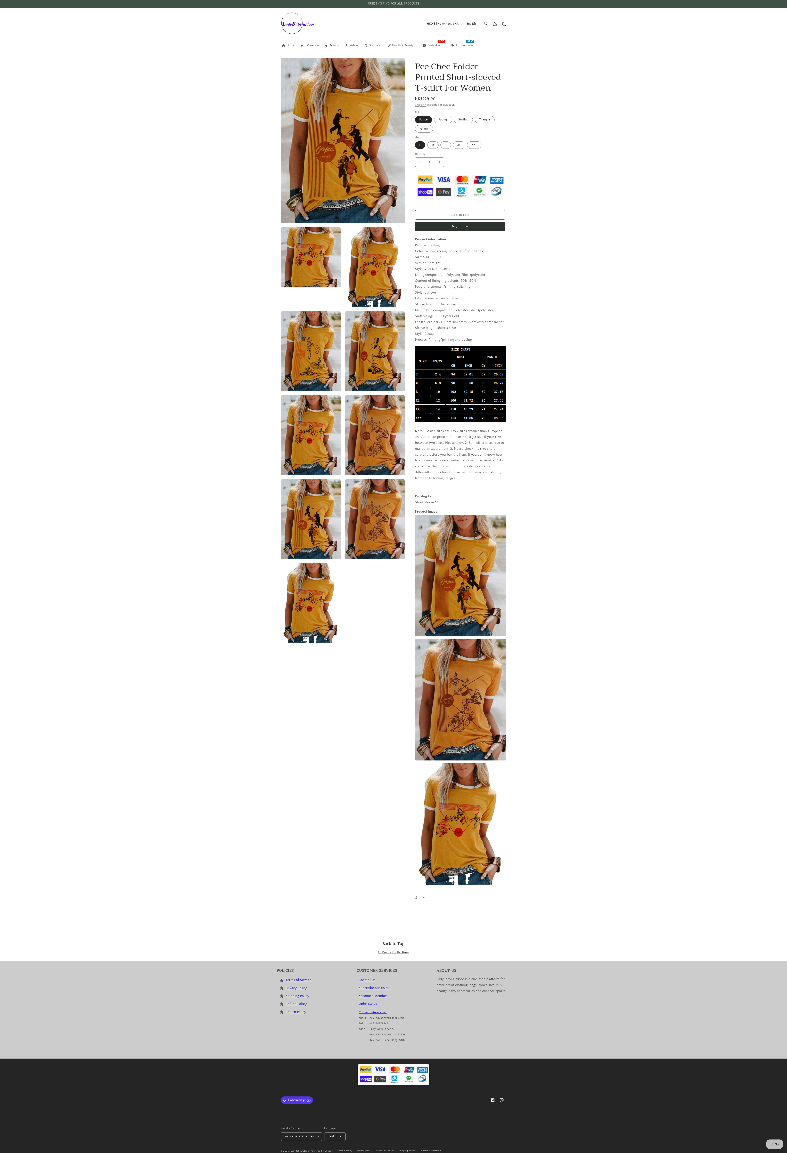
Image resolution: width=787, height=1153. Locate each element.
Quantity (420, 154)
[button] (486, 23)
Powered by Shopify (322, 1151)
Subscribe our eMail (374, 988)
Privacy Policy (296, 988)
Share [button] (424, 897)
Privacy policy (364, 1151)
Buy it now (460, 226)
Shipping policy (407, 1151)
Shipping (420, 105)
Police (423, 119)
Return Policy (296, 1012)
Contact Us (367, 980)
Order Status (368, 1003)
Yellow (424, 129)
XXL (474, 145)
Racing (443, 119)
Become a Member (373, 996)
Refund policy (344, 1151)
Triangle (484, 119)
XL (459, 145)
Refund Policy (296, 1004)
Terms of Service (299, 980)
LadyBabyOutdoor (300, 1151)
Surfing (463, 119)
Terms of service (385, 1151)
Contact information (430, 1151)
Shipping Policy (297, 996)
